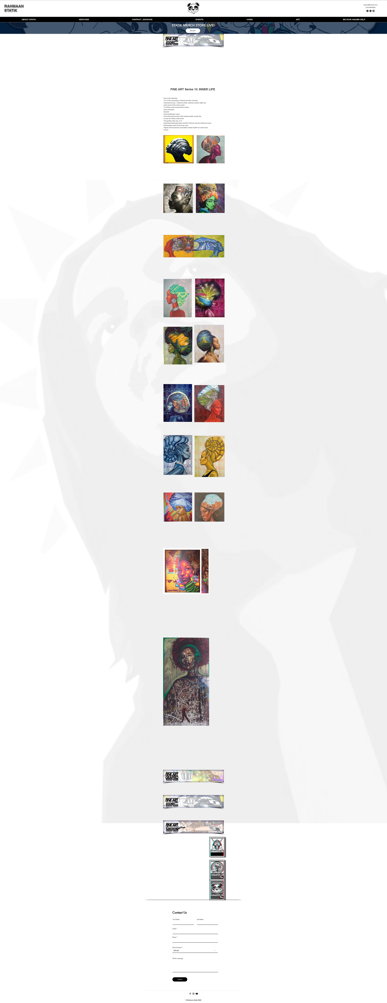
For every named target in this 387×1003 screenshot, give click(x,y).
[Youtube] (373, 11)
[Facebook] (367, 11)
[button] (298, 19)
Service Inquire (177, 947)
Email (174, 928)
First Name (176, 919)
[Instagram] (370, 11)
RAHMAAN (14, 6)
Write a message (178, 958)
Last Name (200, 919)
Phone (174, 937)
